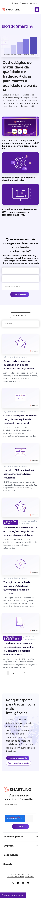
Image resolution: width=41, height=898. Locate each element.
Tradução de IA (10, 522)
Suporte (8, 864)
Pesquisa (25, 3)
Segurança (29, 877)
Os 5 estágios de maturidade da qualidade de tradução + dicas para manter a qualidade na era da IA (20, 76)
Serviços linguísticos (11, 638)
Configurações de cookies (13, 895)
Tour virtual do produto (18, 763)
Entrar (16, 3)
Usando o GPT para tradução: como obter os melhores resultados (19, 474)
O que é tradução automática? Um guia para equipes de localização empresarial (20, 419)
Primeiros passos (13, 836)
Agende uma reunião (17, 758)
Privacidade (12, 877)
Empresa (8, 845)
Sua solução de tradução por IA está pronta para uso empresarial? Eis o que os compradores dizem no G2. (20, 144)
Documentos (10, 855)
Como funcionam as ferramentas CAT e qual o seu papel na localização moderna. (19, 212)
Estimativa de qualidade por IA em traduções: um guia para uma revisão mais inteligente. (20, 531)
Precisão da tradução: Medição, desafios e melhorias (19, 179)
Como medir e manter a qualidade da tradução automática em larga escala (18, 365)
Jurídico (20, 877)
